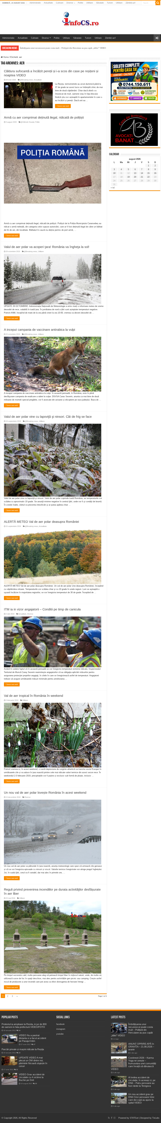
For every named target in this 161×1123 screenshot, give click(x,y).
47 (34, 1044)
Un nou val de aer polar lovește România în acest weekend (45, 792)
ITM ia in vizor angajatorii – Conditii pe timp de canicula (42, 609)
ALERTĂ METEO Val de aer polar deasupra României (41, 521)
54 (19, 1030)
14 (142, 173)
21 (142, 177)
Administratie (35, 3)
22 (148, 177)
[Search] (157, 2)
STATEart (134, 1118)
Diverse (70, 3)
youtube (60, 1034)
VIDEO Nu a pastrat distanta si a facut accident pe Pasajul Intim (32, 1038)
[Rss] (109, 1118)
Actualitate (48, 3)
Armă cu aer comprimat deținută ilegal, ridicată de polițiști (44, 117)
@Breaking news (26, 80)
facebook (60, 1024)
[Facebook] (112, 1118)
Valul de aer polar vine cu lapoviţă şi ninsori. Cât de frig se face (48, 416)
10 (114, 173)
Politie (80, 3)
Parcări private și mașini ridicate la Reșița (23, 1049)
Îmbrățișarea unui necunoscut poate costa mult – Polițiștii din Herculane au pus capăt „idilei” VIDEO (63, 48)
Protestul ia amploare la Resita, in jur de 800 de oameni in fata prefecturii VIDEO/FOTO (24, 1025)
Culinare (59, 3)
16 (155, 173)
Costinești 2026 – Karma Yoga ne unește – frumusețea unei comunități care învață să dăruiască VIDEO (133, 1063)
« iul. (113, 187)
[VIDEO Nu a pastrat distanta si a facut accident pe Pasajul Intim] (9, 1039)
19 (128, 177)
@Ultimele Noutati (27, 122)
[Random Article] (157, 38)
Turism (110, 3)
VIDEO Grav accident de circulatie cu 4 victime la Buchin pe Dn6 (31, 1077)
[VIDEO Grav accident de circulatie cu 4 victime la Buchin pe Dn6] (9, 1079)
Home (6, 57)
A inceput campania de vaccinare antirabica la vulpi (39, 329)
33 (19, 1053)
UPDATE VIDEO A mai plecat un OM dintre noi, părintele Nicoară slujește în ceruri (33, 1061)
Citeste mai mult (63, 106)
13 (135, 173)
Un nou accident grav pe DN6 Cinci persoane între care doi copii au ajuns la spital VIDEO (141, 1098)
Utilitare (89, 3)
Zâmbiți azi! (130, 3)
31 (17, 1069)
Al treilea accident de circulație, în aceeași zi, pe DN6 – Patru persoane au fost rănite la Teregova (141, 1081)
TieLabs (155, 1118)
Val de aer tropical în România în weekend (33, 695)
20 (135, 177)
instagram (60, 1029)
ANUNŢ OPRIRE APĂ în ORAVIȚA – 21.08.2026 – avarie (141, 1046)
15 (148, 173)
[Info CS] (80, 19)
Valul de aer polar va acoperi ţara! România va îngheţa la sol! (46, 247)
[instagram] (114, 1118)
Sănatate (100, 3)
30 (36, 1083)
